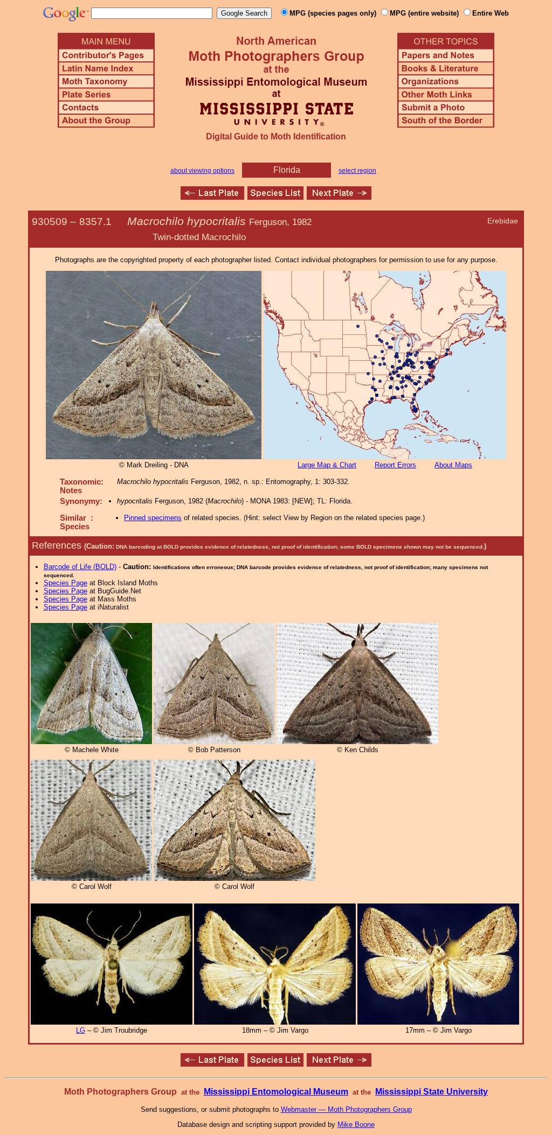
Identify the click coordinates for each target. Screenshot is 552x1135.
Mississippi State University (431, 1091)
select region (357, 170)
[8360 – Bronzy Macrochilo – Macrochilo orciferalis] (339, 196)
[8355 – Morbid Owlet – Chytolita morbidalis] (212, 196)
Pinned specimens (153, 518)
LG (80, 1030)
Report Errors (395, 465)
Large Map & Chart (327, 465)
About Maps (453, 465)
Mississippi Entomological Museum (276, 1091)
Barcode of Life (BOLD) (80, 567)
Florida (286, 169)
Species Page (65, 583)
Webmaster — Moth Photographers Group (346, 1109)
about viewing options (202, 170)
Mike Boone (356, 1124)
